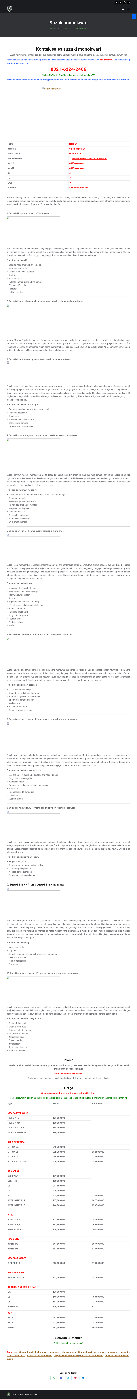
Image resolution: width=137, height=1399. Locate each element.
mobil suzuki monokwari (117, 1355)
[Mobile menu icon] (128, 8)
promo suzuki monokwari (39, 1355)
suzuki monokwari (23, 1352)
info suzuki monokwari (91, 1355)
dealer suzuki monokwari (47, 1352)
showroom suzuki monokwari (77, 1352)
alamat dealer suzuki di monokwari (89, 158)
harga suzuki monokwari (66, 1355)
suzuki (10, 1359)
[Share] (133, 16)
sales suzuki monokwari (106, 1352)
